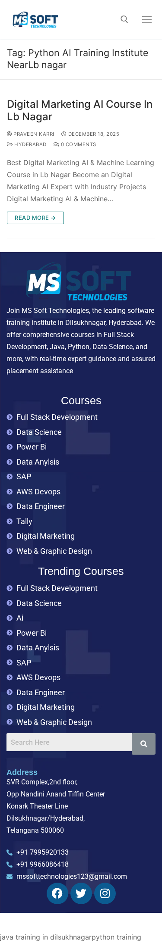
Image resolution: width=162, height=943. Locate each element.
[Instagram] (105, 893)
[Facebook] (57, 893)
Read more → (35, 217)
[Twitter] (81, 893)
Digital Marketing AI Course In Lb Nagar (79, 110)
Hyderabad (30, 144)
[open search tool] (124, 19)
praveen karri (33, 134)
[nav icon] (147, 19)
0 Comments (77, 144)
